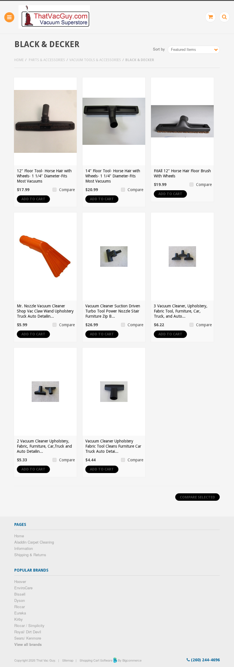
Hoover (20, 581)
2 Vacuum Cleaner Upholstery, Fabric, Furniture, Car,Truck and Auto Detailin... (44, 446)
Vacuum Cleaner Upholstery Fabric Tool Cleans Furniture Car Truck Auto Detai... (113, 446)
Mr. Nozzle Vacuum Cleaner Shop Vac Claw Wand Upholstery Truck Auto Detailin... (45, 311)
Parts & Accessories (47, 60)
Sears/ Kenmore (27, 638)
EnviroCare (23, 587)
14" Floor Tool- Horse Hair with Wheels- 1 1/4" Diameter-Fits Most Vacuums (112, 176)
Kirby (18, 619)
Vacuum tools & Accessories (95, 60)
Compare (67, 189)
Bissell (19, 594)
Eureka (20, 613)
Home (19, 60)
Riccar (19, 606)
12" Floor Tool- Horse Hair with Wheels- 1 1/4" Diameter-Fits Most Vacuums (44, 176)
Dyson (19, 600)
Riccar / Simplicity (29, 625)
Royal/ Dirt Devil (27, 631)
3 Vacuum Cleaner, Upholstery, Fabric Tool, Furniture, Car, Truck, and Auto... (180, 311)
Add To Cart (33, 199)
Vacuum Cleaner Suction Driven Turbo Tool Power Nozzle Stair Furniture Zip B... (112, 311)
